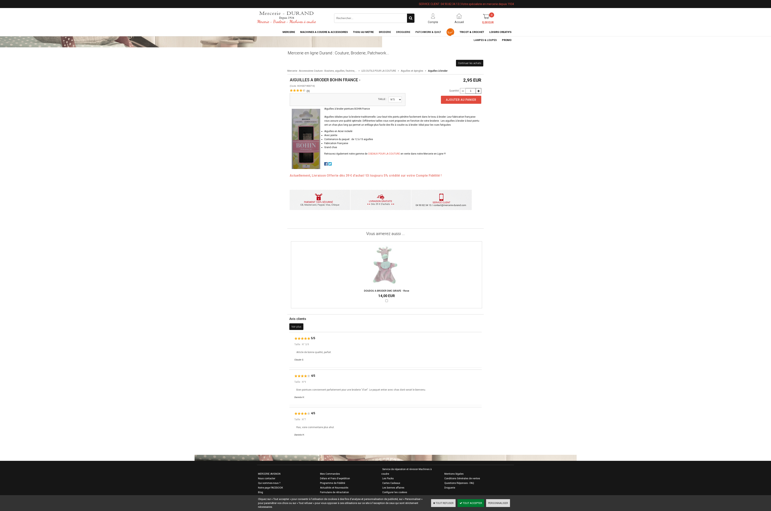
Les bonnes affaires (393, 487)
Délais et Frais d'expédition (335, 478)
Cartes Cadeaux (391, 483)
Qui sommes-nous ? (269, 483)
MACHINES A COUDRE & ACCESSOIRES (324, 32)
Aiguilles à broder (438, 70)
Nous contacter (266, 478)
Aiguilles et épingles (412, 70)
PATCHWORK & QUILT (428, 32)
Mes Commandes (330, 473)
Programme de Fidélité (332, 483)
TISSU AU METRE (363, 32)
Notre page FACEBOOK (270, 487)
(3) (308, 91)
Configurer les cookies (394, 492)
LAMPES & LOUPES (485, 40)
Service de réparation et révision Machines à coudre (406, 471)
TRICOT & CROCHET (472, 32)
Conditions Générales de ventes (462, 478)
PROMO (506, 40)
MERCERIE (288, 32)
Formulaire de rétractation (334, 492)
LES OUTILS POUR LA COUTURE (378, 70)
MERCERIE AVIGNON (269, 473)
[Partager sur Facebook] (326, 164)
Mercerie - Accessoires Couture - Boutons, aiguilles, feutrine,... (322, 70)
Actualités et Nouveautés (334, 487)
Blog (260, 492)
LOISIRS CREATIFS (500, 32)
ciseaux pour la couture (384, 153)
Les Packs (388, 478)
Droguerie (403, 32)
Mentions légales (454, 473)
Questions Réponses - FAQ (459, 483)
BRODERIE (385, 32)
